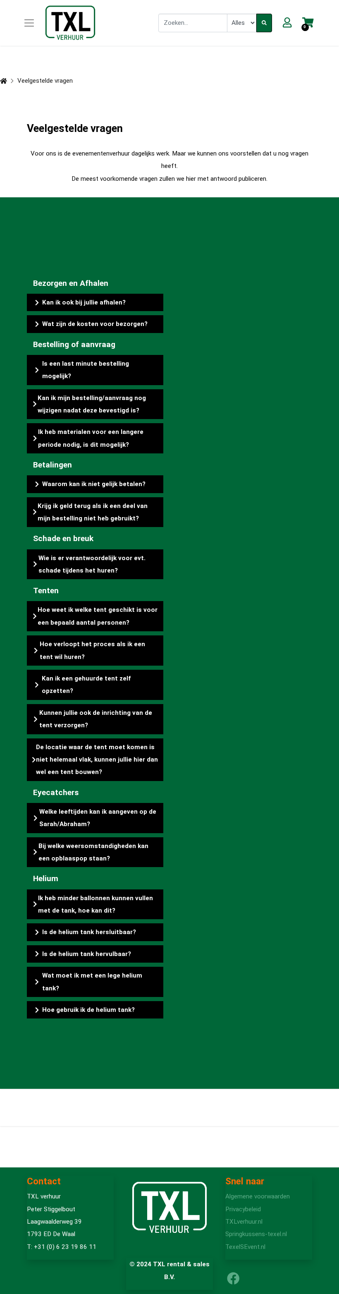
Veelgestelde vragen (45, 80)
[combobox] (192, 23)
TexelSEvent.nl (245, 1247)
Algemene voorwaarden (257, 1196)
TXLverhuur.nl (244, 1221)
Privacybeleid (243, 1209)
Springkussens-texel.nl (256, 1234)
